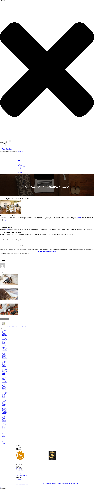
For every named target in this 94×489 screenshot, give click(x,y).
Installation (3, 436)
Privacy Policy (24, 473)
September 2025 (4, 339)
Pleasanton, (47, 483)
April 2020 (3, 397)
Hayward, (50, 483)
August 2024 (4, 351)
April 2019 (3, 407)
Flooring (3, 433)
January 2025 (4, 346)
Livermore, (58, 483)
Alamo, (23, 484)
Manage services (4, 147)
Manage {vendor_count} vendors (7, 148)
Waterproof (3, 443)
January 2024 (4, 357)
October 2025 (4, 338)
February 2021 (4, 388)
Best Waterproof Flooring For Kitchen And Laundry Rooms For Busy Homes (15, 326)
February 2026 (4, 335)
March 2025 (4, 344)
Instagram (19, 480)
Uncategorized (4, 441)
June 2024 (3, 352)
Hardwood (3, 434)
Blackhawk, (20, 484)
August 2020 (4, 393)
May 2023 (3, 364)
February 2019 (4, 409)
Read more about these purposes (7, 149)
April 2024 (3, 354)
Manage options (4, 146)
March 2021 (4, 387)
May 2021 (3, 385)
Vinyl (3, 442)
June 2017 (3, 427)
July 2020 (3, 394)
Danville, (76, 483)
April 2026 (3, 333)
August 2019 (4, 404)
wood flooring (7, 229)
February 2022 (4, 377)
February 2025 (4, 345)
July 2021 (3, 383)
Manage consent (2, 488)
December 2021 (4, 379)
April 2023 (3, 365)
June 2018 (3, 416)
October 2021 (4, 381)
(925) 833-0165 (18, 468)
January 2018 (4, 421)
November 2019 (4, 401)
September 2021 (4, 382)
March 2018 (4, 419)
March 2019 (4, 408)
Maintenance (4, 439)
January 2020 (4, 399)
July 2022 (3, 373)
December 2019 (4, 400)
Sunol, (65, 483)
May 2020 (3, 396)
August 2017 (4, 425)
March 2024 (4, 355)
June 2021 (3, 384)
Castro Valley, (68, 483)
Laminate (3, 438)
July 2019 (3, 405)
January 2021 (4, 389)
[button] (47, 70)
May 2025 (3, 343)
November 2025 (4, 337)
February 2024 (4, 356)
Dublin (44, 483)
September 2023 (4, 360)
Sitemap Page (25, 475)
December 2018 (4, 411)
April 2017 (3, 429)
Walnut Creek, (54, 483)
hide (6, 220)
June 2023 (3, 363)
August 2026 (4, 330)
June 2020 (3, 395)
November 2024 (4, 348)
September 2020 (4, 392)
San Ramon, (62, 483)
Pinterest (19, 481)
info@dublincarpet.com (19, 470)
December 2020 (4, 390)
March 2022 (4, 376)
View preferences (8, 151)
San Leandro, (73, 483)
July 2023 (3, 362)
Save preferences (14, 151)
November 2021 (4, 380)
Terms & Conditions (19, 473)
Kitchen (3, 437)
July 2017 (3, 426)
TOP (1, 487)
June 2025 (3, 342)
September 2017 (4, 424)
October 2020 (4, 391)
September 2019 (4, 403)
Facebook (19, 479)
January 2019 (4, 410)
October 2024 (4, 349)
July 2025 (3, 341)
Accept (1, 151)
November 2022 (4, 369)
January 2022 (4, 378)
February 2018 (4, 420)
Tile (2, 440)
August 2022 (4, 372)
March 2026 (4, 334)
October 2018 (4, 413)
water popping (79, 217)
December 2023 (4, 358)
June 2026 (3, 331)
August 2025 (4, 340)
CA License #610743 (19, 475)
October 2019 (4, 402)
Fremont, (17, 484)
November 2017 (4, 422)
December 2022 (4, 368)
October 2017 (4, 423)
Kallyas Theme (28, 485)
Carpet (3, 432)
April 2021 (3, 386)
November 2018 (4, 412)
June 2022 (3, 374)
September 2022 (4, 371)
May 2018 (3, 417)
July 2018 (3, 415)
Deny (4, 151)
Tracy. (27, 484)
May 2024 (3, 353)
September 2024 (4, 350)
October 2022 (4, 370)
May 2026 (3, 332)
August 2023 (4, 361)
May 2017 (3, 428)
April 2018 (3, 418)
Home (3, 435)
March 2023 (4, 366)
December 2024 (4, 347)
